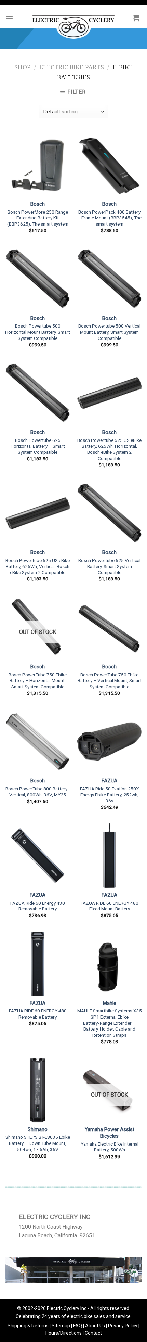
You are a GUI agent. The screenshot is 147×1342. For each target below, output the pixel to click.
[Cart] (136, 17)
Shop (22, 67)
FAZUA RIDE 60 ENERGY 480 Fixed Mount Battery (109, 906)
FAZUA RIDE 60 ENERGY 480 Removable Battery (38, 1014)
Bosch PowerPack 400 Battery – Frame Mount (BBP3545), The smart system (109, 218)
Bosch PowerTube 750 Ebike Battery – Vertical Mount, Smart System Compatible (110, 680)
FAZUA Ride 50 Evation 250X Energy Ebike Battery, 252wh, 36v (109, 794)
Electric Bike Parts (71, 67)
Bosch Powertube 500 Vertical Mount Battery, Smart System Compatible (109, 332)
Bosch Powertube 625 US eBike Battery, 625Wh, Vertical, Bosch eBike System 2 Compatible (37, 566)
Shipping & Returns (28, 1325)
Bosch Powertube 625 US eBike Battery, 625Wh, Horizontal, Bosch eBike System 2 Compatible (109, 449)
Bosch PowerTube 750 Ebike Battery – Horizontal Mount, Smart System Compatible (38, 680)
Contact (93, 1333)
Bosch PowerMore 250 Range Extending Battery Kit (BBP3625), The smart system (37, 218)
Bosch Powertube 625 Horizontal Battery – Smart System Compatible (38, 446)
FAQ (77, 1325)
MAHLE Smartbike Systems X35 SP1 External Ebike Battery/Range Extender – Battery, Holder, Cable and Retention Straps (109, 1023)
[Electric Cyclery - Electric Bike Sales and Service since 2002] (73, 24)
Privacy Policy (122, 1325)
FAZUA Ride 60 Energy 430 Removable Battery (37, 906)
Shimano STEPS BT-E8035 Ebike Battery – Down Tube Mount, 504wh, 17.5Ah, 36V (37, 1143)
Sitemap (61, 1325)
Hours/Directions (63, 1333)
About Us (95, 1325)
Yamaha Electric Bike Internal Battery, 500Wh (109, 1147)
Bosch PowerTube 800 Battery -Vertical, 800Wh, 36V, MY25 (37, 791)
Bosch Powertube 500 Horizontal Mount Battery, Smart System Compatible (37, 332)
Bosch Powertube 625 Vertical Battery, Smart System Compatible (109, 566)
